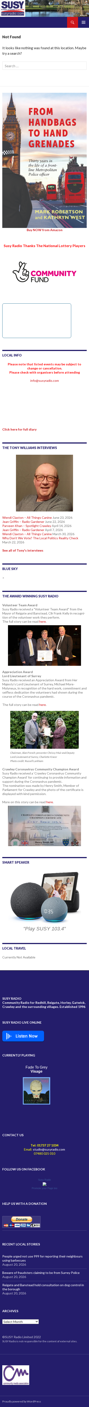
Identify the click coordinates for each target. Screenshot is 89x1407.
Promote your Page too (44, 1188)
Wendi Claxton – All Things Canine (27, 517)
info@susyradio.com (44, 380)
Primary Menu (83, 22)
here (42, 621)
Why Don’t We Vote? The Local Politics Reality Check (40, 538)
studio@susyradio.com (49, 1149)
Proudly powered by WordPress (21, 1401)
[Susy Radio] (44, 1183)
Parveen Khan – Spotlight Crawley (26, 526)
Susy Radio (44, 1179)
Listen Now (27, 1036)
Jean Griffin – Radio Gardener (23, 522)
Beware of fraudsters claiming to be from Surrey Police (41, 1273)
